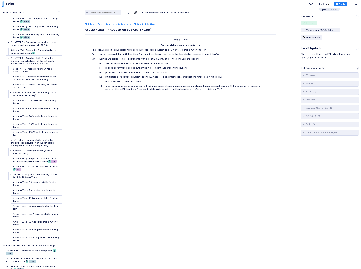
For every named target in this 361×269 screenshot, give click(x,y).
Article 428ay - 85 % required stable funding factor (35, 231)
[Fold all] (59, 12)
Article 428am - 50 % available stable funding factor (36, 109)
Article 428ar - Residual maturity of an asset (35, 168)
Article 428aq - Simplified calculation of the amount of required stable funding (35, 160)
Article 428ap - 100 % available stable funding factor (36, 133)
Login (355, 4)
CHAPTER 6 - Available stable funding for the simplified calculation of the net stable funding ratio (32, 61)
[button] (329, 16)
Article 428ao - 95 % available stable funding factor (35, 125)
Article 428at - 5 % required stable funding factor (34, 191)
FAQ (311, 4)
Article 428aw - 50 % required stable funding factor (35, 215)
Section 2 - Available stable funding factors (35, 94)
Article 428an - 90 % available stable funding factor (35, 117)
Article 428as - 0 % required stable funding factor (34, 183)
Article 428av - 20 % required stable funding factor (35, 207)
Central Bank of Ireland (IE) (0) (321, 132)
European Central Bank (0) (319, 108)
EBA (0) (309, 83)
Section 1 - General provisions (32, 70)
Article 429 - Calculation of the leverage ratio (29, 252)
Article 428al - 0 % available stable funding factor (34, 102)
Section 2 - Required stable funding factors (35, 176)
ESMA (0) (310, 75)
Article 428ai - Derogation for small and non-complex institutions (33, 51)
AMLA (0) (310, 99)
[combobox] (104, 12)
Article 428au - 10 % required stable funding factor (35, 199)
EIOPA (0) (311, 91)
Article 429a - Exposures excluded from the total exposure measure (31, 260)
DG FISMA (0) (313, 116)
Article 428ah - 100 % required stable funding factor (36, 36)
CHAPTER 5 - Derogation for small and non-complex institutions (33, 43)
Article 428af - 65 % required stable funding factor (35, 20)
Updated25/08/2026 (329, 10)
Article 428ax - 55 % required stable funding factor (35, 223)
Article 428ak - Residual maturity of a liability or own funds (35, 86)
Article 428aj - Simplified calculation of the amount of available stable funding (34, 78)
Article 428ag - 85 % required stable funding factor (35, 28)
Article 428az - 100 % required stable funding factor (36, 239)
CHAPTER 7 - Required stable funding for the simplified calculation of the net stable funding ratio (32, 143)
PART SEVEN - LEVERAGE (30, 245)
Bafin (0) (310, 124)
